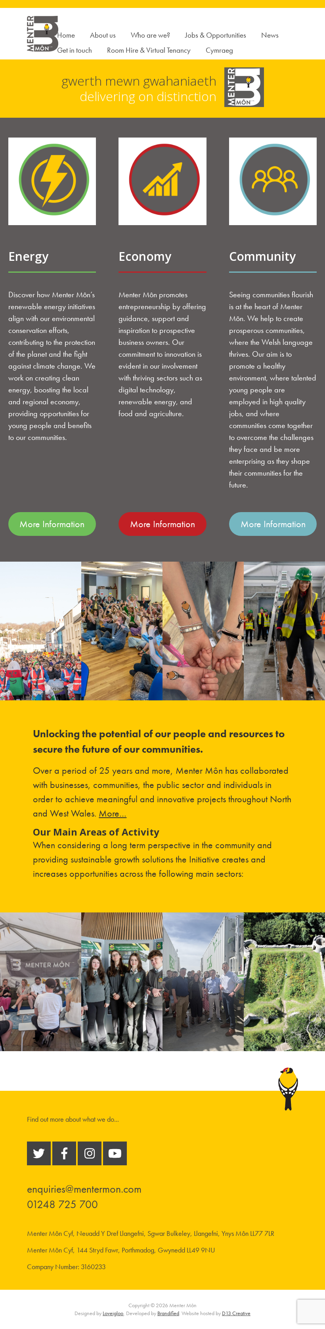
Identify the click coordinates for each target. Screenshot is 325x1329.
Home (66, 35)
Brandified (168, 1313)
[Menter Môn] (42, 47)
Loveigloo (113, 1313)
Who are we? (150, 35)
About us (103, 35)
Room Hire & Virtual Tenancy (149, 50)
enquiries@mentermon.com (84, 1189)
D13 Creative (236, 1313)
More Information (51, 524)
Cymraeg (219, 50)
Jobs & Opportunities (215, 35)
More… (112, 813)
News (270, 35)
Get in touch (74, 50)
